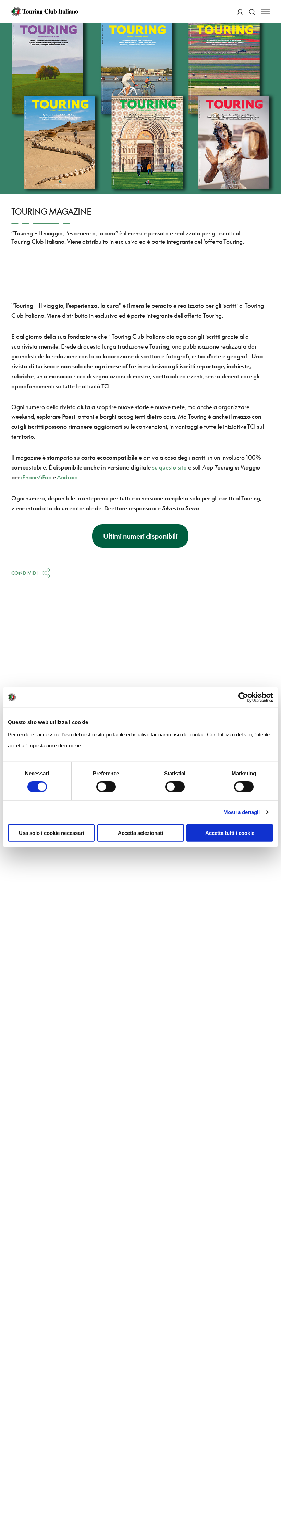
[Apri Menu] (265, 12)
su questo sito (169, 467)
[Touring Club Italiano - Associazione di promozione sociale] (44, 11)
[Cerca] (252, 12)
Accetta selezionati (140, 833)
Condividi (24, 573)
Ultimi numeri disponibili (140, 536)
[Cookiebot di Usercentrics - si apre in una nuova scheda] (243, 697)
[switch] (106, 786)
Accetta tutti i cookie (229, 833)
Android (67, 477)
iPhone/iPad (36, 477)
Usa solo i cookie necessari (51, 833)
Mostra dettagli (241, 812)
